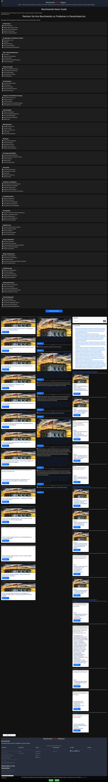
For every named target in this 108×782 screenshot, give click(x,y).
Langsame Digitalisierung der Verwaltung (12, 227)
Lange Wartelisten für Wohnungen (10, 70)
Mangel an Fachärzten (8, 99)
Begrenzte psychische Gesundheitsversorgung (13, 103)
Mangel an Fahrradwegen (9, 286)
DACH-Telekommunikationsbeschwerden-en (63, 317)
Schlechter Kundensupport (9, 162)
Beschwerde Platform (54, 739)
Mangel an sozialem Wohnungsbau (11, 246)
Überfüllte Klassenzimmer (9, 126)
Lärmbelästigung (7, 85)
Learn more (84, 777)
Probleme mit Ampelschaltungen (10, 32)
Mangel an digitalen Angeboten (10, 228)
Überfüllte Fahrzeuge (8, 43)
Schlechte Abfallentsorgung (9, 216)
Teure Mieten (6, 54)
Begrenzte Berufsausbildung (9, 133)
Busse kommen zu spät (8, 40)
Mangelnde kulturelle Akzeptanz (10, 189)
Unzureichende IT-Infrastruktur (10, 232)
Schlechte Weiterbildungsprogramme (11, 113)
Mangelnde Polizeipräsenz (9, 174)
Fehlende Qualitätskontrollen (9, 263)
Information (3, 747)
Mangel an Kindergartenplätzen (10, 270)
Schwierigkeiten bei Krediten (9, 74)
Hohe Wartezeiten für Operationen (10, 203)
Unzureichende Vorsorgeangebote (11, 201)
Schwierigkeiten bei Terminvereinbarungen (12, 104)
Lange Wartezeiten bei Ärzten (10, 97)
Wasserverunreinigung (8, 86)
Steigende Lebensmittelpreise (10, 56)
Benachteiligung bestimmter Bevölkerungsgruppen (14, 245)
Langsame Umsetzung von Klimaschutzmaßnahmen (14, 212)
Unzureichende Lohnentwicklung (10, 304)
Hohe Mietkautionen (8, 76)
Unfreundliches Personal (9, 144)
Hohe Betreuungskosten (9, 272)
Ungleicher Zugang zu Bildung (10, 243)
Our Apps (72, 747)
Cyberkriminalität (7, 176)
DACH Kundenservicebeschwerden (85, 371)
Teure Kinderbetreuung (8, 61)
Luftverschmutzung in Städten (10, 83)
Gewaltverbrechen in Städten (9, 171)
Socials (37, 747)
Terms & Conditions (5, 755)
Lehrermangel (6, 131)
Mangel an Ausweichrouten (9, 31)
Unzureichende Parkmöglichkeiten (11, 288)
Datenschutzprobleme (8, 230)
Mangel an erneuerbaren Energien (11, 214)
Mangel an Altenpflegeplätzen (10, 255)
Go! (104, 321)
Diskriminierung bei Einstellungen (10, 117)
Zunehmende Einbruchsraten (9, 169)
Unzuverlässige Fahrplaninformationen (11, 47)
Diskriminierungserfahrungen (9, 187)
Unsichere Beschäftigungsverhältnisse (11, 302)
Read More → (5, 332)
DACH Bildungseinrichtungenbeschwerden (18, 410)
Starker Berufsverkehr (8, 25)
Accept (51, 780)
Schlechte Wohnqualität (8, 72)
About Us (55, 751)
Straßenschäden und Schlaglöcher (11, 284)
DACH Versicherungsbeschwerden (85, 600)
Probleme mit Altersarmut (9, 248)
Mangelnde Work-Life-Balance (10, 300)
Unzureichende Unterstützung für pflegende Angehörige (15, 261)
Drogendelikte (6, 173)
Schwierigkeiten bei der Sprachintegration (12, 183)
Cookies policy (7, 757)
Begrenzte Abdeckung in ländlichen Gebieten (13, 156)
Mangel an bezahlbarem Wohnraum (11, 68)
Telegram (38, 757)
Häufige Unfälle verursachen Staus (11, 27)
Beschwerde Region (56, 2)
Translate (89, 747)
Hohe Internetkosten (8, 158)
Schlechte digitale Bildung (9, 234)
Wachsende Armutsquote (9, 241)
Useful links (21, 747)
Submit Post (21, 753)
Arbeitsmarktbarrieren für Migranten (11, 185)
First (4, 735)
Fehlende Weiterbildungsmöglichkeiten (11, 306)
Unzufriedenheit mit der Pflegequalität (11, 205)
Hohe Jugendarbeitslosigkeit (9, 115)
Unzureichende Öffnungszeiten (10, 273)
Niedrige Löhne (7, 119)
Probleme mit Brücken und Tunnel (10, 291)
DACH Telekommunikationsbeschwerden (18, 505)
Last (14, 735)
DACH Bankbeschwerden (82, 486)
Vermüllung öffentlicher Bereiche (10, 88)
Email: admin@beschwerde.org (8, 762)
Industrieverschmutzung (8, 90)
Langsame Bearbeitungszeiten (10, 140)
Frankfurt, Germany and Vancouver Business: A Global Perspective (88, 352)
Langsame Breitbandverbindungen (11, 155)
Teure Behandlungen (8, 101)
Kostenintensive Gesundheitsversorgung (12, 59)
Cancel (57, 780)
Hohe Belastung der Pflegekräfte (10, 257)
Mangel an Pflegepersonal (9, 198)
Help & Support (56, 747)
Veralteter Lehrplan (7, 128)
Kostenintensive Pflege (8, 259)
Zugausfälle (6, 41)
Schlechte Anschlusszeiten (9, 45)
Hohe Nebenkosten (8, 58)
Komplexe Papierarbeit (8, 142)
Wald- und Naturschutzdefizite (10, 219)
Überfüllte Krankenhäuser (9, 200)
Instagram (39, 753)
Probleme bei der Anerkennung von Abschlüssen (13, 191)
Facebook (38, 751)
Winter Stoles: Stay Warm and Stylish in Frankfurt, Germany (87, 333)
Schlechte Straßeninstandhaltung (10, 29)
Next (11, 735)
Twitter (38, 755)
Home (20, 751)
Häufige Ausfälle (7, 160)
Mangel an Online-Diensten (9, 146)
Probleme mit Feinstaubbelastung (10, 218)
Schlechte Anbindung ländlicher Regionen (12, 290)
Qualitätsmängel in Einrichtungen (10, 275)
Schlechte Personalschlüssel (9, 277)
